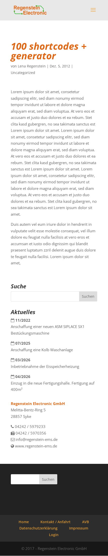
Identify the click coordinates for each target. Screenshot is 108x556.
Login (54, 534)
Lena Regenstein (32, 66)
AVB (85, 521)
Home (24, 521)
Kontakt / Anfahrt (55, 521)
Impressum (78, 528)
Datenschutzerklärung (38, 528)
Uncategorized (23, 72)
